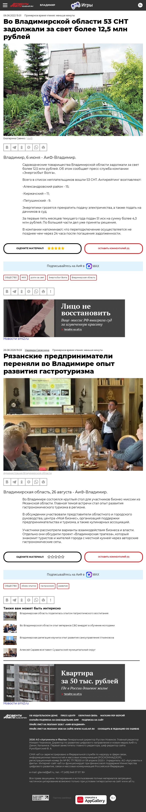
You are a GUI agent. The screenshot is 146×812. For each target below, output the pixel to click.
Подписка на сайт (92, 720)
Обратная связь (87, 715)
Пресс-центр (68, 715)
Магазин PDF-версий (112, 715)
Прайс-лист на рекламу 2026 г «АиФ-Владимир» (57, 724)
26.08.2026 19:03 (12, 350)
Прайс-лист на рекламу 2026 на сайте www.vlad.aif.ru (62, 729)
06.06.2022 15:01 (12, 15)
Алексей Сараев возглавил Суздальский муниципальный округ (58, 649)
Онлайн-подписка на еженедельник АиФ (54, 720)
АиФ (30, 138)
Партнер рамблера (62, 798)
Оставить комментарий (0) (113, 248)
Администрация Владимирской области (27, 473)
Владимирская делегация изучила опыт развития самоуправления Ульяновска (67, 637)
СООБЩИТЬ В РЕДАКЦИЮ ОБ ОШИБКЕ (118, 729)
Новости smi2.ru (16, 338)
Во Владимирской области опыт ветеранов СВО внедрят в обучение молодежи (67, 625)
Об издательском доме (43, 715)
